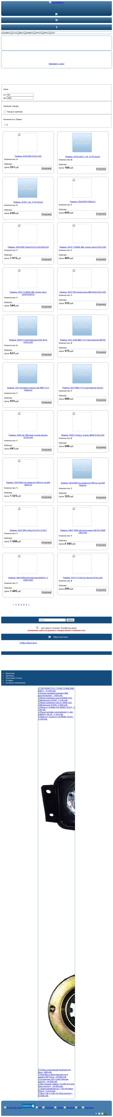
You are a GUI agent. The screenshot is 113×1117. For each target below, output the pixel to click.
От (4, 95)
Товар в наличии (14, 111)
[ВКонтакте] (96, 1114)
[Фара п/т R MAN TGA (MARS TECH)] (56, 709)
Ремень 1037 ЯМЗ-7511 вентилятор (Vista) (83, 388)
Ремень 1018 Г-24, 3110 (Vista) (28, 202)
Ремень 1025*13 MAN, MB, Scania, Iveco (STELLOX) (83, 247)
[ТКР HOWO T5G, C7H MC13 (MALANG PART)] (56, 691)
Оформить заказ (56, 64)
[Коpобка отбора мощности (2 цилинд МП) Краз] (56, 1077)
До (4, 98)
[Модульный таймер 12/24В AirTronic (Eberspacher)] (56, 1086)
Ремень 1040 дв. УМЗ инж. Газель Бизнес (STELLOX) (28, 436)
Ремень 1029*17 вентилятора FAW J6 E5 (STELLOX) (28, 341)
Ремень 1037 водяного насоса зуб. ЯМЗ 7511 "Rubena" (28, 389)
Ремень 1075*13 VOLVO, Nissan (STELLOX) (83, 577)
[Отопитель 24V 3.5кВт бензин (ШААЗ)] (56, 1081)
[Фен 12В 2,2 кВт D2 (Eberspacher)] (56, 1095)
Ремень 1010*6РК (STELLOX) (28, 156)
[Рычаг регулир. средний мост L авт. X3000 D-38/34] (56, 714)
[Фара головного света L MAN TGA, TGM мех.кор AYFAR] (56, 705)
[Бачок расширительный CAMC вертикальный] (56, 695)
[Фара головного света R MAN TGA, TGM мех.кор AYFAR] (56, 700)
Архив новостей (56, 659)
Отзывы (9, 680)
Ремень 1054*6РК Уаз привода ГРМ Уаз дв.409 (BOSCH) (28, 483)
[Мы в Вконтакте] (28, 643)
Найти (70, 620)
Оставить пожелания (15, 682)
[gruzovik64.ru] (56, 2)
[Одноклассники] (102, 1114)
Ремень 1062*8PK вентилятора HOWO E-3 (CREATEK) (28, 578)
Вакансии (10, 673)
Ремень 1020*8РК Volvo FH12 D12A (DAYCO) (28, 247)
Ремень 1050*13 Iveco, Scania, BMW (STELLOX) (82, 435)
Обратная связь (60, 637)
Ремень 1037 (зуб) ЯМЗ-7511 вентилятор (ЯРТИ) (82, 340)
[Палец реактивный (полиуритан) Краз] (56, 1072)
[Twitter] (99, 1114)
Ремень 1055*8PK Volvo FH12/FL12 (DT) (28, 530)
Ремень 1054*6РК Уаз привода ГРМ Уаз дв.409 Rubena (83, 484)
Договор (10, 675)
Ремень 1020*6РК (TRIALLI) (82, 201)
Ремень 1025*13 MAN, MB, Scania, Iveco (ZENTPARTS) (28, 293)
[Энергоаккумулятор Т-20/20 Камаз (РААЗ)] (56, 1091)
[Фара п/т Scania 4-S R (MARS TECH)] (56, 719)
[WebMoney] (28, 1107)
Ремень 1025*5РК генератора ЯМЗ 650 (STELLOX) (83, 292)
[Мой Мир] (105, 1114)
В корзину (46, 168)
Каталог (16, 71)
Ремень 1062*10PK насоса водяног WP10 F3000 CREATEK (82, 531)
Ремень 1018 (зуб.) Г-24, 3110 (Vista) (82, 156)
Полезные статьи (14, 678)
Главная (6, 71)
